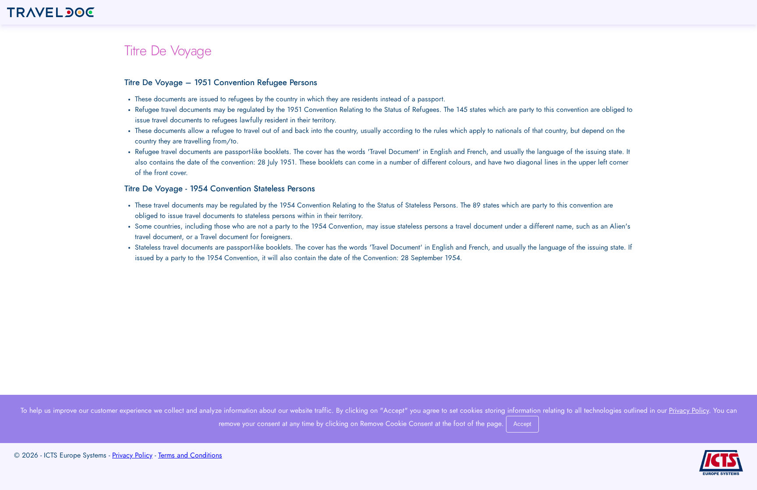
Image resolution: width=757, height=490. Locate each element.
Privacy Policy (689, 410)
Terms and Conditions (190, 455)
